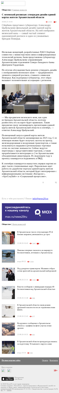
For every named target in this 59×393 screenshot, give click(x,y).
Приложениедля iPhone (19, 378)
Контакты (54, 360)
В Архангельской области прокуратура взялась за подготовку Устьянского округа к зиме (37, 342)
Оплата (45, 360)
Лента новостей (19, 224)
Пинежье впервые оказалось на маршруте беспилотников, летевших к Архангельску (35, 251)
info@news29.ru (40, 198)
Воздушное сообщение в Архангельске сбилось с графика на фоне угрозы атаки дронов (34, 325)
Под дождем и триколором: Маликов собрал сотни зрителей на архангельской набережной (36, 269)
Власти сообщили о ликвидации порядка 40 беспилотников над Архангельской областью (36, 288)
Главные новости (19, 10)
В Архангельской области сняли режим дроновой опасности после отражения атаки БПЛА (36, 307)
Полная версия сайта (11, 360)
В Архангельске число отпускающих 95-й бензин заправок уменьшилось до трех (35, 233)
